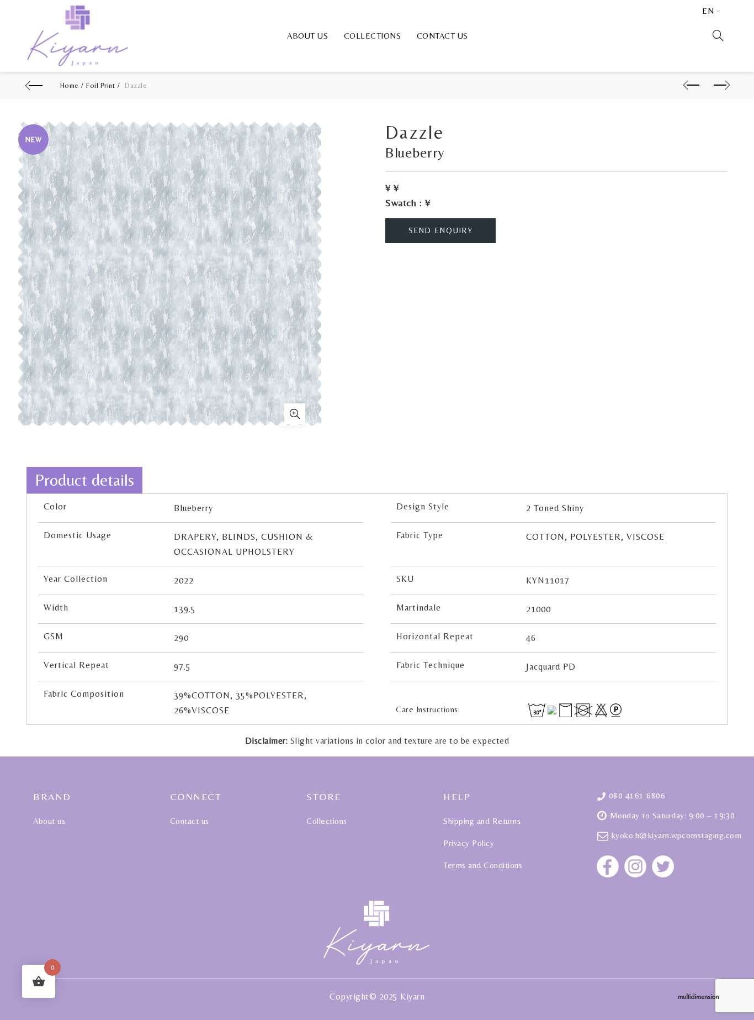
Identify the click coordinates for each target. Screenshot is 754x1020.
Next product (718, 86)
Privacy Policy (468, 843)
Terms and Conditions (482, 865)
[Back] (35, 86)
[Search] (718, 35)
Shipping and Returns (482, 821)
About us (307, 35)
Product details (84, 480)
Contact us (442, 35)
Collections (372, 35)
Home (69, 85)
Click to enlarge (292, 414)
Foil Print (100, 85)
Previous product (691, 86)
